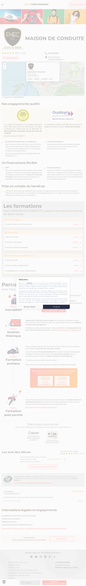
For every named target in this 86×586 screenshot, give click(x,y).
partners (29, 283)
